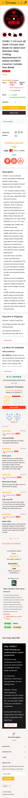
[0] (24, 3)
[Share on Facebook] (16, 132)
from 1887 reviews (13, 559)
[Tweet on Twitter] (22, 132)
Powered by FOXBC (8, 794)
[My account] (21, 3)
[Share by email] (16, 135)
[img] (6, 431)
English (5, 786)
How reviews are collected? (11, 543)
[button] (6, 80)
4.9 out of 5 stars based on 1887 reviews (14, 380)
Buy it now (14, 113)
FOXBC (4, 74)
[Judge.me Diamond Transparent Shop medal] (17, 416)
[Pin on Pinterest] (19, 132)
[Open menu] (3, 2)
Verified (13, 422)
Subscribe (8, 778)
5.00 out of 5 (18, 390)
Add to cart (14, 108)
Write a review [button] (14, 407)
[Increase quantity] (19, 102)
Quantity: (5, 102)
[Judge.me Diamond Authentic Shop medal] (9, 416)
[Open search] (18, 3)
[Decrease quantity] (11, 102)
